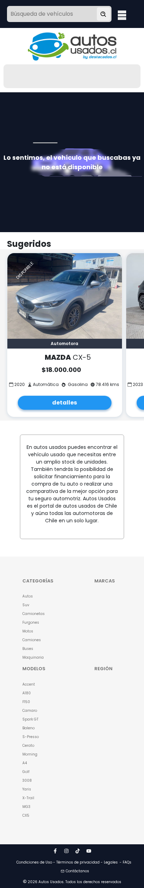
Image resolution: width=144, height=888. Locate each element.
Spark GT (30, 719)
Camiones (31, 640)
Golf (25, 771)
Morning (29, 754)
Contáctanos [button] (77, 871)
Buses (27, 648)
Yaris (26, 789)
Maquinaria (33, 657)
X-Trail (28, 798)
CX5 (25, 815)
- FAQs (125, 862)
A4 (24, 763)
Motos (27, 631)
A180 (26, 693)
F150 (26, 701)
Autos (27, 596)
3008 (27, 780)
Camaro (29, 710)
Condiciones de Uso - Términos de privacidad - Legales (67, 862)
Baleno (28, 728)
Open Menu (122, 14)
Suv (25, 605)
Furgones (30, 622)
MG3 (26, 806)
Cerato (28, 745)
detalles (64, 403)
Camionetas (33, 613)
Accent (28, 684)
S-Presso (30, 736)
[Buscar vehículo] (103, 14)
